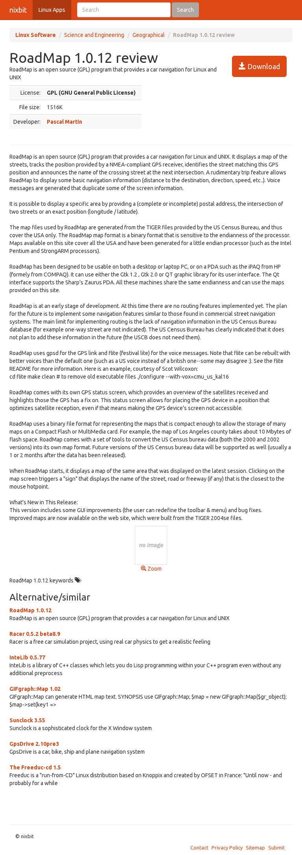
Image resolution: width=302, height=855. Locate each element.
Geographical (149, 35)
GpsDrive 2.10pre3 (34, 744)
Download (263, 66)
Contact (199, 847)
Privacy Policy (227, 847)
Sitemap (255, 847)
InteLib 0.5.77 (27, 657)
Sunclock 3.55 (27, 720)
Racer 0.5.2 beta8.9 (34, 634)
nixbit (18, 10)
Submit (276, 847)
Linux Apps (52, 10)
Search (185, 10)
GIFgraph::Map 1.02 (35, 689)
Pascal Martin (64, 122)
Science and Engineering (94, 35)
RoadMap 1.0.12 (30, 610)
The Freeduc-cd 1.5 (35, 767)
